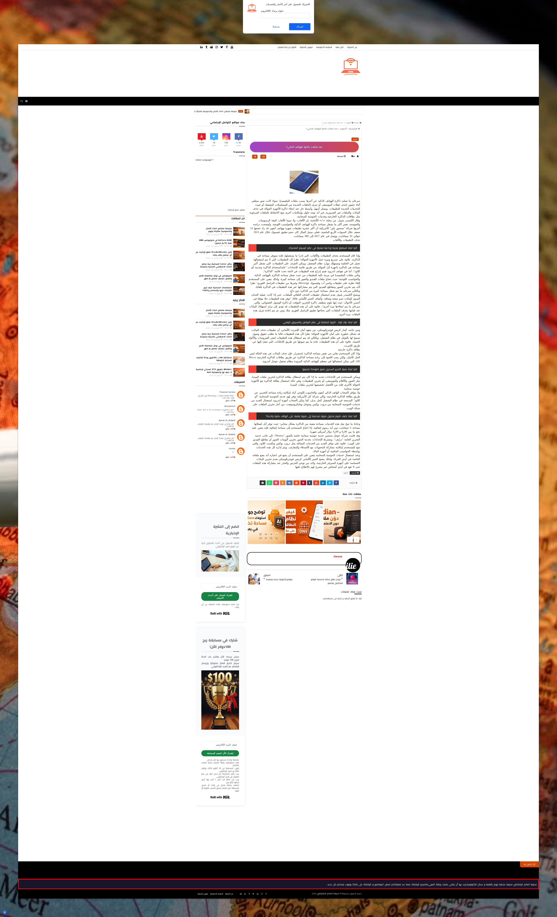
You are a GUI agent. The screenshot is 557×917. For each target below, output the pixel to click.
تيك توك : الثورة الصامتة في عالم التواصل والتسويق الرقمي (315, 322)
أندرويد (355, 139)
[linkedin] (201, 47)
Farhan (232, 448)
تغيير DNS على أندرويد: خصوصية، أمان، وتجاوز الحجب (266, 534)
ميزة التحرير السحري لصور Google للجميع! (324, 369)
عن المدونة (352, 47)
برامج (318, 111)
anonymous (230, 406)
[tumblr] (206, 47)
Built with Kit (220, 613)
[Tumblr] (309, 482)
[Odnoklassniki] (282, 482)
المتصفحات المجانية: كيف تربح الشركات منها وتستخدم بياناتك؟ (217, 289)
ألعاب (255, 111)
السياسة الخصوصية (324, 47)
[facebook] (227, 47)
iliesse (340, 156)
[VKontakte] (289, 482)
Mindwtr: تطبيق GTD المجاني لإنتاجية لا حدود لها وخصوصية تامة (214, 370)
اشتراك (299, 26)
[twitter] (222, 47)
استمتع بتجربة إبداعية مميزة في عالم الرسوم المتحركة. (318, 247)
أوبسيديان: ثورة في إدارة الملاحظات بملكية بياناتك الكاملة (304, 534)
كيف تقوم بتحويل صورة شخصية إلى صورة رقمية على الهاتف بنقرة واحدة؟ (306, 416)
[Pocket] (276, 482)
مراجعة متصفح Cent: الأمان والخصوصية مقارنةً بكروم (291, 111)
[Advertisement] (470, 20)
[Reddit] (296, 482)
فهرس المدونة (306, 47)
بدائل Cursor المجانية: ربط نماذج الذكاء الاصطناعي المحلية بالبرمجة (216, 265)
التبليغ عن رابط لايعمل (286, 47)
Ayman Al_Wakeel (227, 420)
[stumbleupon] (316, 482)
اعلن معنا (340, 47)
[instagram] (217, 47)
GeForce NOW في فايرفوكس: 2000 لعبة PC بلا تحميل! (227, 111)
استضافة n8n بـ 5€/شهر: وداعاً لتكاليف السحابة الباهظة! (214, 359)
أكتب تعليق (229, 401)
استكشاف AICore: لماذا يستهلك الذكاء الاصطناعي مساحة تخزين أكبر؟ (341, 534)
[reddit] (211, 47)
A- (255, 157)
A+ (263, 157)
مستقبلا (276, 26)
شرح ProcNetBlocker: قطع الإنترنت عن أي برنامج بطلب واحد (214, 253)
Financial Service (227, 392)
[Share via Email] (263, 482)
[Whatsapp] (269, 482)
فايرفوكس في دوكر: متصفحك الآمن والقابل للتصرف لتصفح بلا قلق (215, 277)
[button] (220, 560)
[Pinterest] (303, 482)
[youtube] (232, 47)
